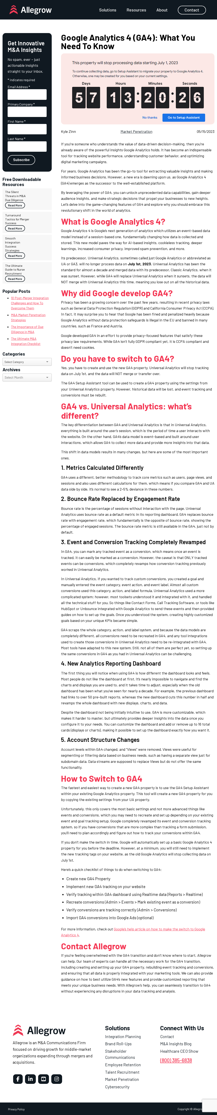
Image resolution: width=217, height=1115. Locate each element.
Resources (136, 9)
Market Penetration (136, 131)
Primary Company (21, 104)
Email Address (19, 87)
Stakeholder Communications (120, 1054)
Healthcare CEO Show (179, 1051)
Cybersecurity (117, 1086)
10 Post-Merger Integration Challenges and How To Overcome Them (30, 303)
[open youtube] (43, 1079)
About (162, 9)
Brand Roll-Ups (118, 1043)
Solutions (107, 9)
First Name (17, 121)
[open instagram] (56, 1079)
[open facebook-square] (18, 1079)
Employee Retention (123, 1064)
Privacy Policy (16, 1109)
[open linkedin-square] (30, 1079)
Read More (15, 205)
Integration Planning (123, 1036)
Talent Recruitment (122, 1072)
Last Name (16, 139)
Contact (192, 9)
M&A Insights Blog (175, 1043)
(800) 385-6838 (176, 1060)
